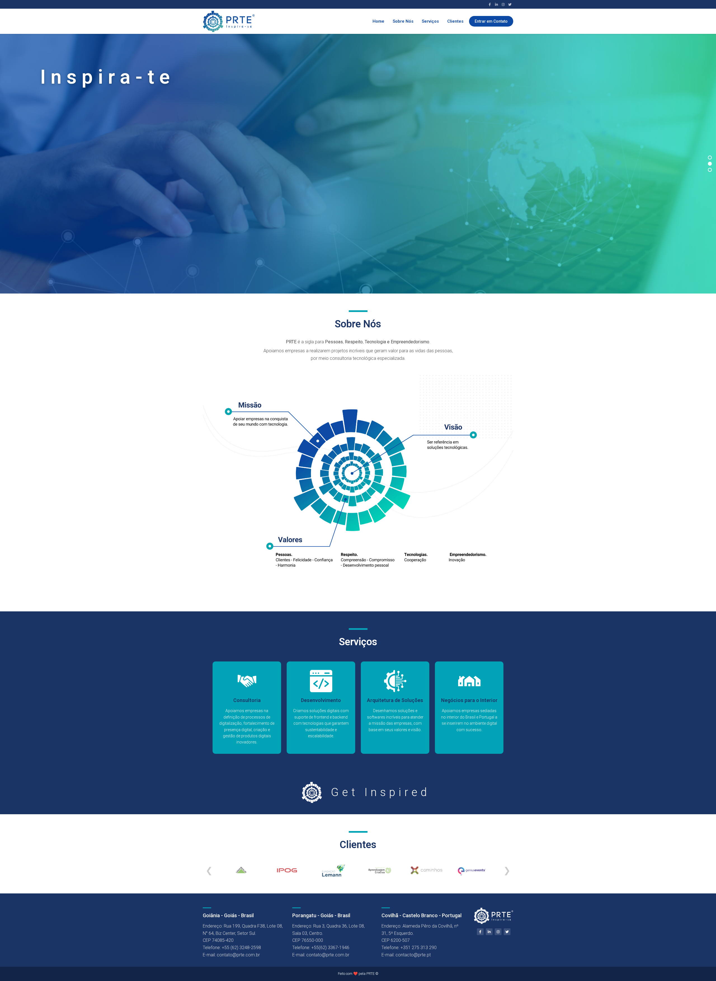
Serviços (430, 21)
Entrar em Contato (491, 21)
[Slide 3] (710, 170)
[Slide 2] (710, 164)
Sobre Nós (403, 21)
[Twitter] (510, 4)
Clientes (455, 21)
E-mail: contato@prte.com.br (231, 954)
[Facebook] (489, 4)
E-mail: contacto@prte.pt (406, 954)
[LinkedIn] (496, 4)
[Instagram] (503, 4)
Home (378, 21)
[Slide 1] (710, 157)
